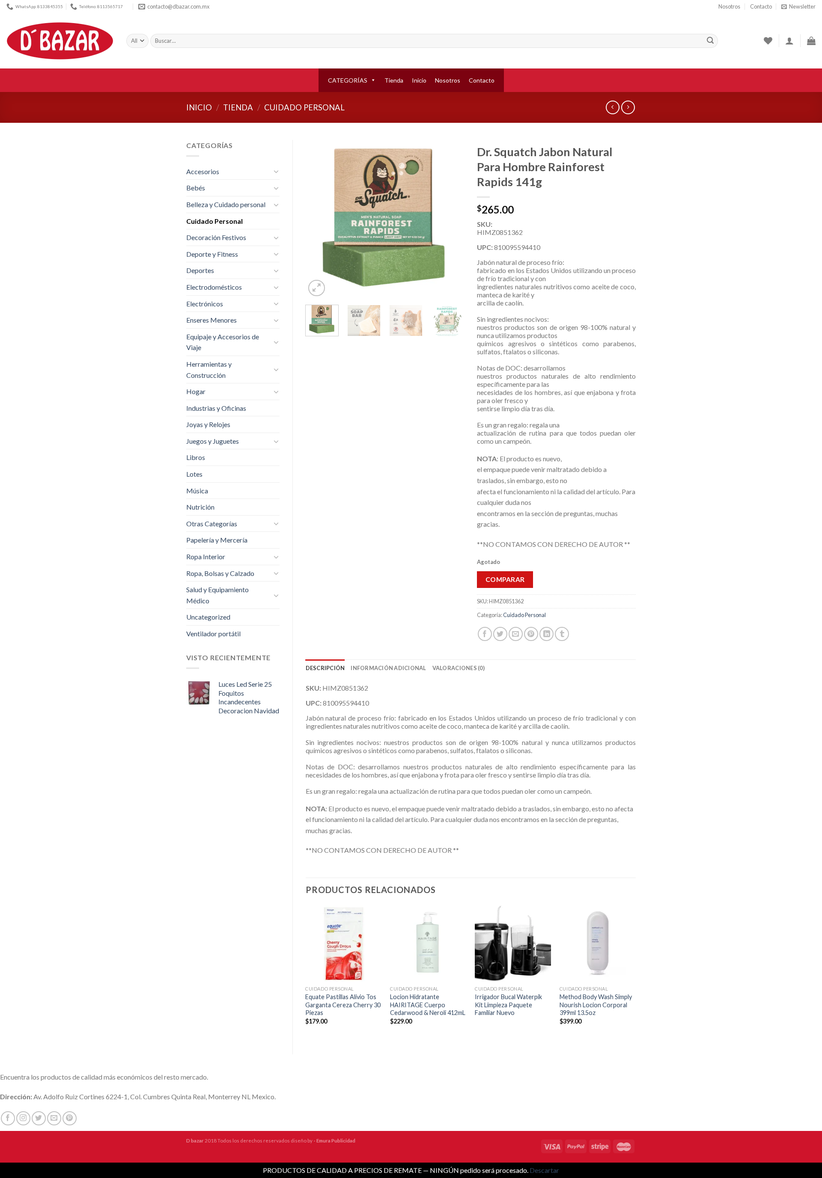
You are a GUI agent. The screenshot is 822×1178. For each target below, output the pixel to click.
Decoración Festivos (216, 237)
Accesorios (202, 171)
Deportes (200, 270)
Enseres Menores (211, 320)
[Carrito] (811, 40)
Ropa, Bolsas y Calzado (220, 573)
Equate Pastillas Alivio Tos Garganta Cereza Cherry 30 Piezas (343, 1004)
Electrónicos (204, 304)
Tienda (393, 80)
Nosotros (729, 6)
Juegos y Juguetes (212, 441)
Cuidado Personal (304, 107)
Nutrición (200, 507)
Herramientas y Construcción (209, 369)
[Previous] (319, 219)
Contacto (761, 6)
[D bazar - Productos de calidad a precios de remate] (59, 41)
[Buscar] (710, 41)
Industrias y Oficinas (216, 408)
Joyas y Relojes (208, 424)
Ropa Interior (205, 556)
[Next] (450, 219)
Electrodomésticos (214, 287)
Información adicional (388, 668)
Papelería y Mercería (216, 540)
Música (197, 491)
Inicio (419, 80)
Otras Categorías (211, 523)
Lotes (194, 474)
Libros (195, 457)
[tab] (325, 668)
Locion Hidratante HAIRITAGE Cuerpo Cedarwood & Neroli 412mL (427, 1004)
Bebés (195, 188)
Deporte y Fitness (212, 254)
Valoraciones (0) (458, 668)
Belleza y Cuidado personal (225, 204)
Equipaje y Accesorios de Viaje (222, 342)
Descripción (325, 668)
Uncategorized (208, 617)
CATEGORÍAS (347, 80)
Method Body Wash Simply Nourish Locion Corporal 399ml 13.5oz (596, 1004)
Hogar (196, 391)
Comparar (505, 579)
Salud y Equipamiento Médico (217, 595)
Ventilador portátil (213, 633)
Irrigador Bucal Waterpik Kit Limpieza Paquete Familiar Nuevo (508, 1004)
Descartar (544, 1170)
